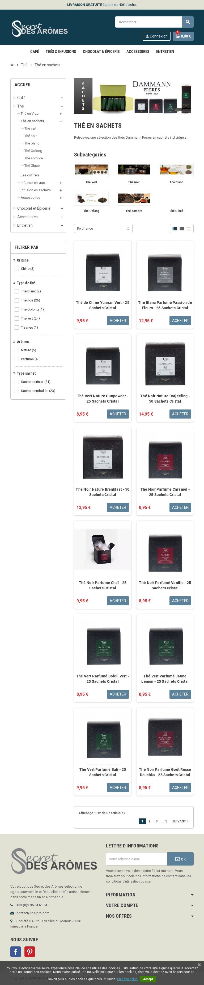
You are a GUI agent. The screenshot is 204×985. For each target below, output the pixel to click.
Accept (148, 979)
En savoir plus (127, 979)
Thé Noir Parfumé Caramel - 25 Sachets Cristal (165, 492)
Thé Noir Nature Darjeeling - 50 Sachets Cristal (165, 398)
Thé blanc (31, 291)
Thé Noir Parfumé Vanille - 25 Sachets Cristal (165, 585)
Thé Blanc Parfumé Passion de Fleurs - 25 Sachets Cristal (165, 305)
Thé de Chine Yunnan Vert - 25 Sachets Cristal (102, 305)
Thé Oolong (32, 309)
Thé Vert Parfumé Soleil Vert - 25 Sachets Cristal (102, 679)
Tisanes (29, 327)
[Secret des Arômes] (44, 28)
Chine (28, 269)
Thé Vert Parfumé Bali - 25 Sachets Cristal (102, 772)
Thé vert (30, 318)
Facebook (15, 951)
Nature (28, 350)
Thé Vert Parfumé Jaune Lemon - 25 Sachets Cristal (165, 679)
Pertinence (85, 228)
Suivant (180, 821)
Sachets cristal (35, 382)
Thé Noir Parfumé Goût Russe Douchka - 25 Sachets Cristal (165, 772)
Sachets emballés (38, 391)
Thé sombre (134, 211)
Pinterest (29, 951)
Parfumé (31, 359)
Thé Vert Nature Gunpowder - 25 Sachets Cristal (103, 398)
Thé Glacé (176, 211)
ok (183, 859)
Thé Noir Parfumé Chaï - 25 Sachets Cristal (102, 585)
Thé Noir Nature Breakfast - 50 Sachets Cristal (102, 492)
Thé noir (30, 300)
